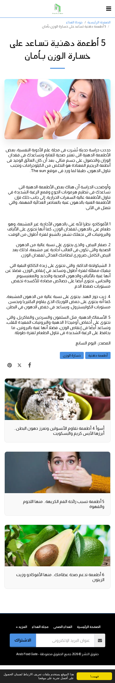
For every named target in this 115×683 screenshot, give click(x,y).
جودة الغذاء (74, 22)
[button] (109, 8)
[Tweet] (19, 365)
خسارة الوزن (72, 355)
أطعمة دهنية (98, 355)
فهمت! (94, 676)
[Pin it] (9, 365)
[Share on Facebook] (29, 365)
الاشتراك (22, 640)
